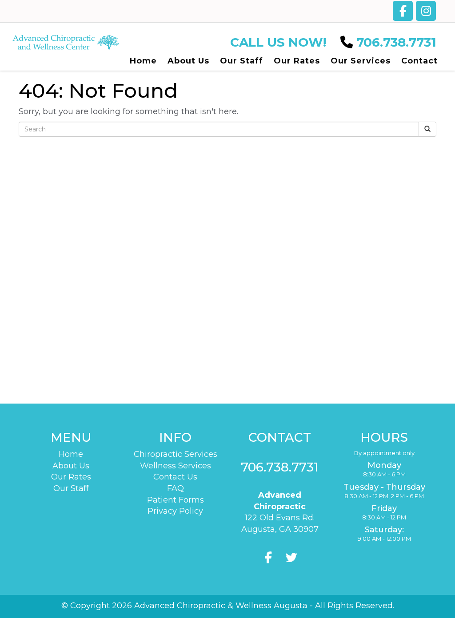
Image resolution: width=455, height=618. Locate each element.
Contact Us (175, 477)
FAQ (175, 488)
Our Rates (71, 477)
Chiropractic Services (175, 454)
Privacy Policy (175, 511)
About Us (70, 466)
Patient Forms (175, 500)
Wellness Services (175, 466)
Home (71, 454)
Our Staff (71, 488)
